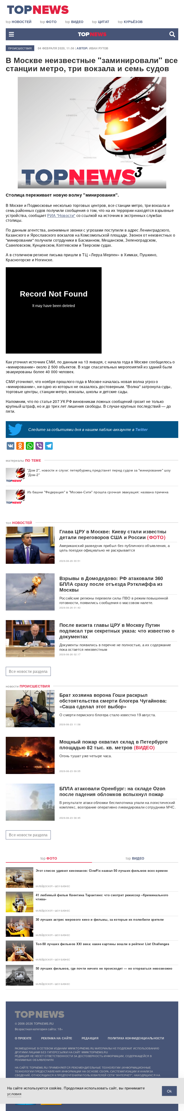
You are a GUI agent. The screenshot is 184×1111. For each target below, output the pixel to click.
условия (14, 1093)
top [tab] (48, 858)
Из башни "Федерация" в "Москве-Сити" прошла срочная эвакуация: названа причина (97, 492)
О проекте (23, 1038)
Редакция (90, 1038)
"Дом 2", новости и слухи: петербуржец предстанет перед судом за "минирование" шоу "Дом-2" (99, 472)
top (19, 21)
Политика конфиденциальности (136, 1038)
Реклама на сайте (56, 1038)
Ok (169, 1091)
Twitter (141, 429)
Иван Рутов (99, 48)
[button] (11, 34)
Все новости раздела (28, 671)
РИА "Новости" (61, 215)
